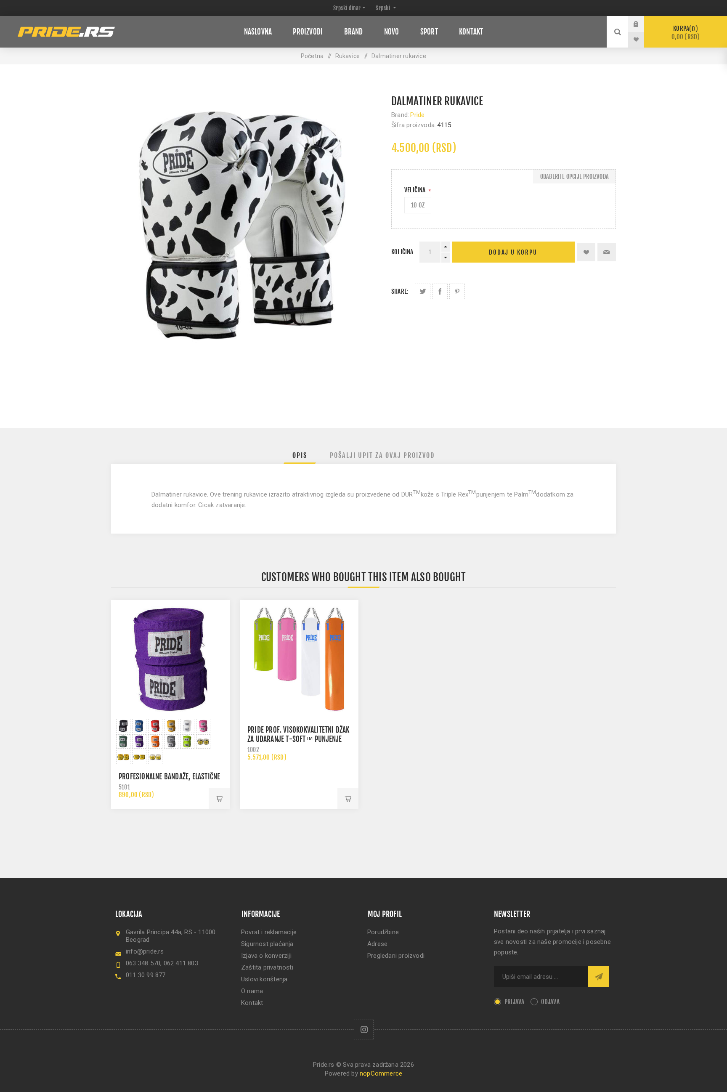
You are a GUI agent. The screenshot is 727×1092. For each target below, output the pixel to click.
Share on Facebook (440, 291)
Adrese (377, 944)
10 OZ (418, 205)
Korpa (685, 32)
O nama (252, 991)
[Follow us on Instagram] (364, 1029)
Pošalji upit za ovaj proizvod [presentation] (382, 455)
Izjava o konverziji (266, 955)
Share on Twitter (422, 291)
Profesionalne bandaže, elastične (169, 776)
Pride (417, 115)
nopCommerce (381, 1073)
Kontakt (252, 1003)
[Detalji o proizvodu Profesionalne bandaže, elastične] (170, 659)
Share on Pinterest (457, 291)
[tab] (300, 455)
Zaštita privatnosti (267, 967)
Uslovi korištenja (264, 979)
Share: (400, 291)
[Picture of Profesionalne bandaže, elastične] (123, 726)
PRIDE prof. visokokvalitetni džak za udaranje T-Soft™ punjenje (298, 734)
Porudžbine (383, 932)
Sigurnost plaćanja (267, 944)
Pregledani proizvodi (396, 955)
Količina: (403, 252)
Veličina (415, 190)
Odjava (550, 1002)
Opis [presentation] (299, 455)
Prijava (642, 24)
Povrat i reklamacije (269, 932)
